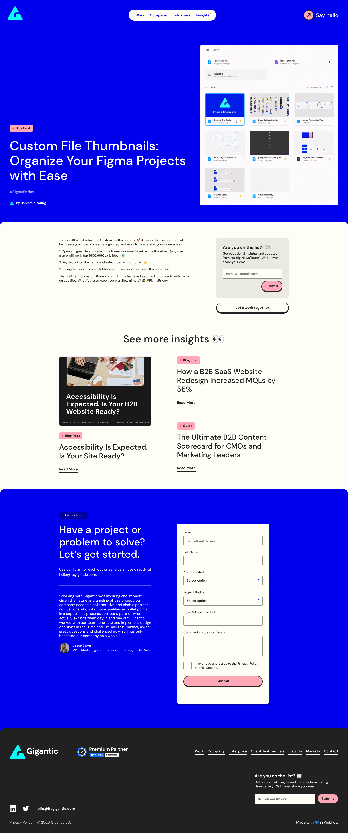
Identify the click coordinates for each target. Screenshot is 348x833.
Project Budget (194, 592)
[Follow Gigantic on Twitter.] (26, 808)
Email (187, 532)
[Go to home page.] (30, 13)
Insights (295, 751)
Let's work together (252, 307)
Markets (313, 751)
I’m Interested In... (196, 572)
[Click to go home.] (35, 752)
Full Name (190, 552)
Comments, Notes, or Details (204, 632)
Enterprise (238, 751)
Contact (331, 751)
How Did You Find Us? (199, 612)
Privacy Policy (247, 663)
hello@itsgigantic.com (77, 574)
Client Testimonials (267, 751)
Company (216, 751)
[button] (181, 15)
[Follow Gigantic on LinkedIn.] (13, 808)
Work (199, 751)
